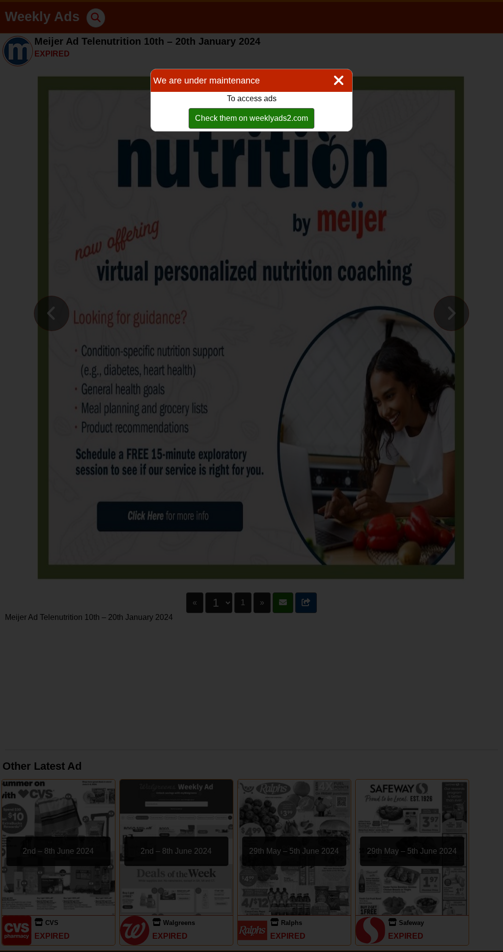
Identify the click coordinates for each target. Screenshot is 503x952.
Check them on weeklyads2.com (251, 118)
